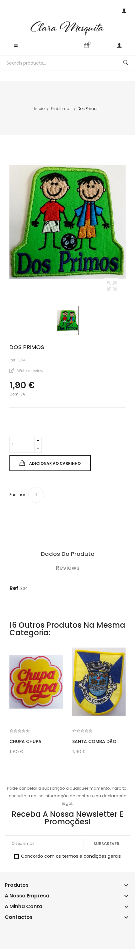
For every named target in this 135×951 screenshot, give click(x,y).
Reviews (67, 568)
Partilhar (36, 495)
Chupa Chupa (25, 741)
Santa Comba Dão (94, 741)
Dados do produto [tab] (67, 554)
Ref (13, 588)
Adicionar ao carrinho (55, 463)
